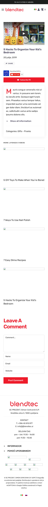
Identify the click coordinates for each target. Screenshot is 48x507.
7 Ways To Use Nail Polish (16, 220)
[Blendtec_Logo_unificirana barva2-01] (14, 9)
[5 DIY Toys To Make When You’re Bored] (24, 162)
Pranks (27, 131)
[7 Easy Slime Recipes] (24, 242)
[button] (24, 121)
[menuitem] (35, 9)
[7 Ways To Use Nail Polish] (24, 202)
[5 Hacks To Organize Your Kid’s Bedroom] (24, 282)
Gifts (20, 131)
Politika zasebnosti (28, 485)
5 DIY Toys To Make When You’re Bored (23, 180)
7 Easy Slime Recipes (14, 260)
